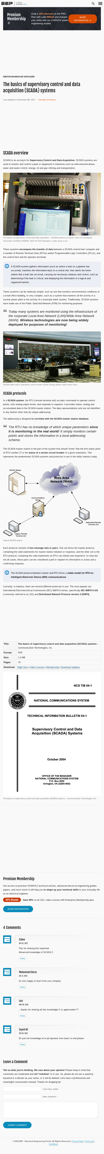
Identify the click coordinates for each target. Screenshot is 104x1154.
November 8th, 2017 (26, 100)
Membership (52, 667)
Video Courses (37, 667)
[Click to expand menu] (100, 3)
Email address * (50, 1097)
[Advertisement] (52, 53)
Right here (22, 667)
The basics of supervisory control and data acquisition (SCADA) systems (41, 87)
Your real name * (51, 1089)
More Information (82, 19)
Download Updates (70, 667)
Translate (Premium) (47, 100)
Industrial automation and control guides (19, 76)
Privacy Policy (78, 1141)
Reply (22, 958)
